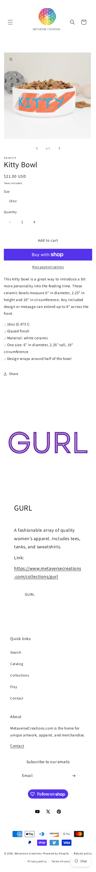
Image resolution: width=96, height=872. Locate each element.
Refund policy (83, 853)
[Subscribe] (73, 776)
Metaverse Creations (28, 853)
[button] (10, 22)
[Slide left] (36, 148)
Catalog (16, 663)
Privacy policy (37, 861)
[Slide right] (59, 148)
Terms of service (62, 861)
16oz (13, 201)
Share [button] (13, 373)
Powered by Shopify (56, 853)
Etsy (13, 686)
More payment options (48, 267)
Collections (19, 675)
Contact (16, 698)
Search (16, 652)
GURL (30, 594)
